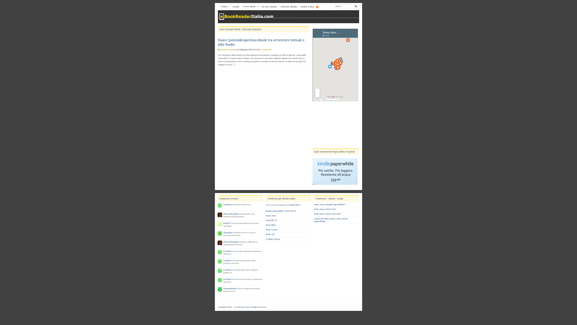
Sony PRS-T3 (271, 220)
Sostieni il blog (307, 7)
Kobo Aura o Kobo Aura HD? (327, 214)
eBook (222, 21)
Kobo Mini (271, 225)
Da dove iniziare (269, 7)
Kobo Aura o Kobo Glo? (325, 209)
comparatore (294, 205)
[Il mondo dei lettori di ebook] (246, 16)
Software (263, 21)
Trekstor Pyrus (273, 239)
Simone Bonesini (228, 49)
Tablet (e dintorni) (283, 21)
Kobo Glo (270, 234)
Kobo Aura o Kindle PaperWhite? (329, 204)
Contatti (235, 7)
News (250, 21)
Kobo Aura (271, 216)
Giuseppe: (228, 232)
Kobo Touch (271, 230)
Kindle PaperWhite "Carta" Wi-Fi (281, 211)
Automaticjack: (230, 288)
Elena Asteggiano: (231, 214)
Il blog (224, 7)
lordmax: (227, 204)
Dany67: (227, 223)
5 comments (265, 49)
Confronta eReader (288, 7)
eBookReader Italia (241, 307)
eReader (237, 21)
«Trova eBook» (249, 7)
